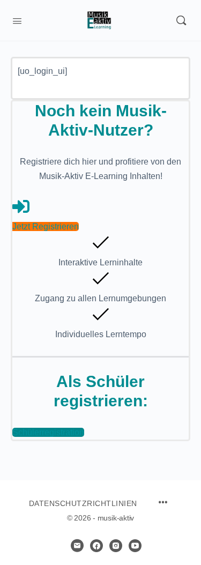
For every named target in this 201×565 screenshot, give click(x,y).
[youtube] (135, 545)
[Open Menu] (17, 20)
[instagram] (115, 545)
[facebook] (96, 545)
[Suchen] (181, 20)
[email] (77, 545)
